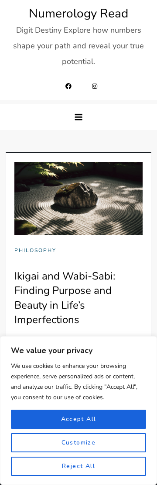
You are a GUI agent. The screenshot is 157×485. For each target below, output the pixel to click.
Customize (78, 442)
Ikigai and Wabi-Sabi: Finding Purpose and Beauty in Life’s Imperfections (64, 298)
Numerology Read (78, 13)
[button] (78, 117)
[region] (78, 410)
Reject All (78, 466)
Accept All (78, 419)
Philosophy (35, 250)
